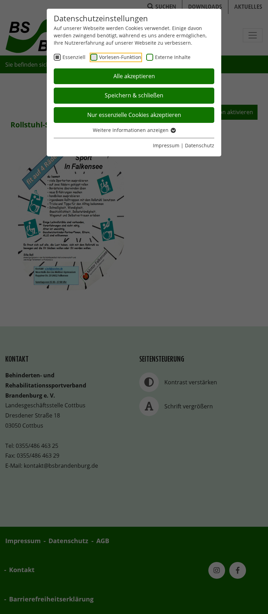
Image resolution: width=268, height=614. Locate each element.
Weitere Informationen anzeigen (131, 130)
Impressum (166, 145)
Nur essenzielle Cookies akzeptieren (134, 115)
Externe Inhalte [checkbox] (173, 57)
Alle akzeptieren (134, 76)
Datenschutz (199, 145)
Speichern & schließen (134, 95)
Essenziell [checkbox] (73, 57)
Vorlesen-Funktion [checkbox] (120, 57)
